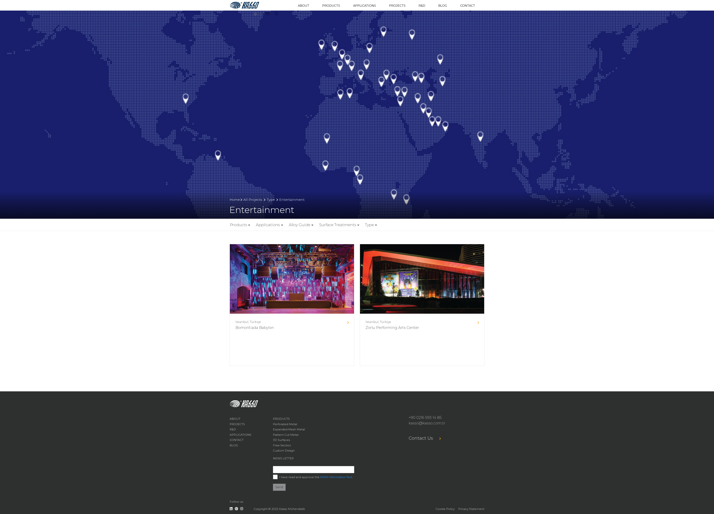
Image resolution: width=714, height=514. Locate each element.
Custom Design (284, 450)
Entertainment (292, 200)
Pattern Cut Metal (285, 435)
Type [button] (369, 224)
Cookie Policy (445, 509)
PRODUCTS (331, 5)
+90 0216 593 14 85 (425, 417)
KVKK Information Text (336, 477)
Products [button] (238, 224)
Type (271, 200)
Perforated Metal (285, 424)
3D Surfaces (281, 440)
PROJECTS (397, 5)
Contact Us (421, 438)
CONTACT (467, 5)
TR (267, 14)
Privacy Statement (471, 509)
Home (235, 200)
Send (279, 487)
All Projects (252, 200)
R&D (422, 5)
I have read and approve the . (316, 477)
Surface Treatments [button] (337, 224)
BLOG (442, 5)
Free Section (282, 445)
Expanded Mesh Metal (289, 429)
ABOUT (303, 5)
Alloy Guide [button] (299, 224)
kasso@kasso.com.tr (427, 423)
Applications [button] (268, 224)
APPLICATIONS (364, 5)
